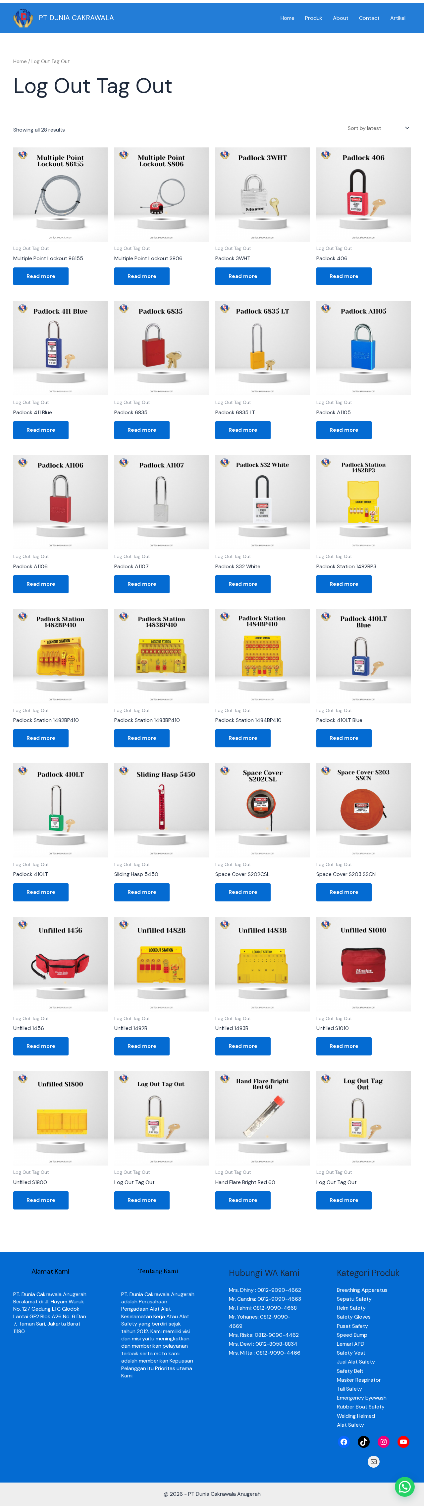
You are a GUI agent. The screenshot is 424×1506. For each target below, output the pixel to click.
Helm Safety (351, 1307)
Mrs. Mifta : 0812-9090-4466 (264, 1352)
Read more (40, 276)
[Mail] (374, 1462)
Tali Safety (349, 1388)
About (340, 18)
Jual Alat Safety (356, 1361)
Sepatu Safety (354, 1298)
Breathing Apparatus (362, 1290)
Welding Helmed (356, 1415)
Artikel (397, 18)
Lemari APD (350, 1343)
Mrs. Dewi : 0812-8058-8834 (263, 1343)
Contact (369, 18)
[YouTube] (403, 1442)
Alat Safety (350, 1424)
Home (287, 18)
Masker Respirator (359, 1379)
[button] (405, 1487)
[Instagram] (384, 1442)
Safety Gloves (354, 1316)
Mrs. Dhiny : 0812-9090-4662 (265, 1290)
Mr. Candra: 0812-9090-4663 (265, 1298)
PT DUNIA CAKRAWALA (76, 17)
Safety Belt (350, 1370)
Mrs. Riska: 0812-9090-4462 (264, 1334)
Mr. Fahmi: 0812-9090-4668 (263, 1307)
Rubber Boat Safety (361, 1406)
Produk (313, 18)
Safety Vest (351, 1352)
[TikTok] (364, 1442)
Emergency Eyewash (362, 1397)
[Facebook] (344, 1442)
